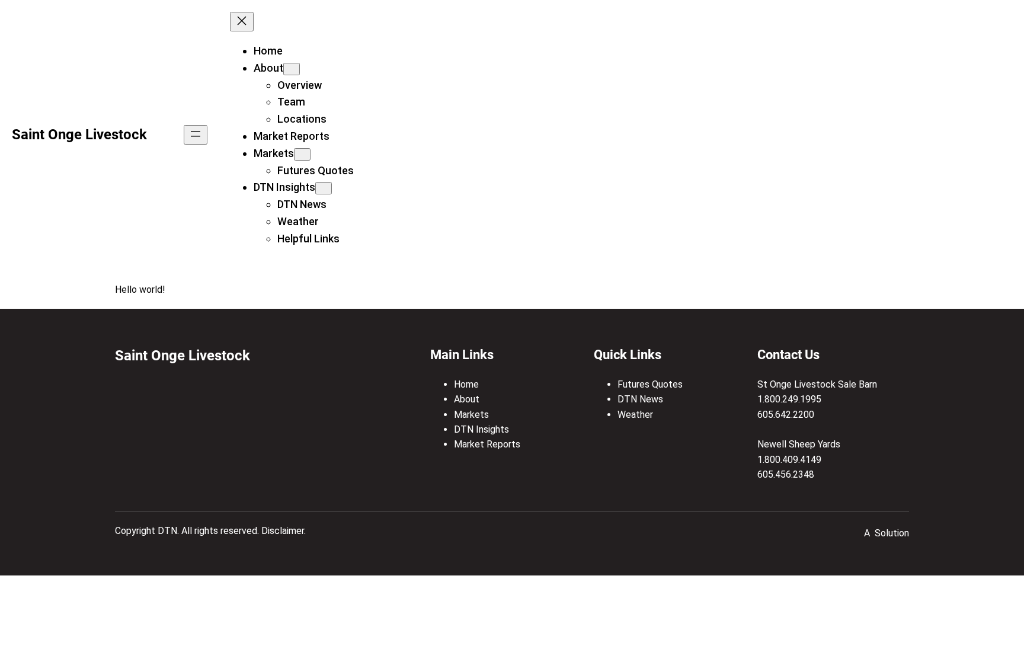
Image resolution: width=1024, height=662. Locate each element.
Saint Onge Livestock (79, 134)
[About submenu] (291, 69)
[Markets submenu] (302, 154)
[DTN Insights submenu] (323, 188)
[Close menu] (242, 21)
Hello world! (140, 289)
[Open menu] (195, 135)
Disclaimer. (283, 530)
